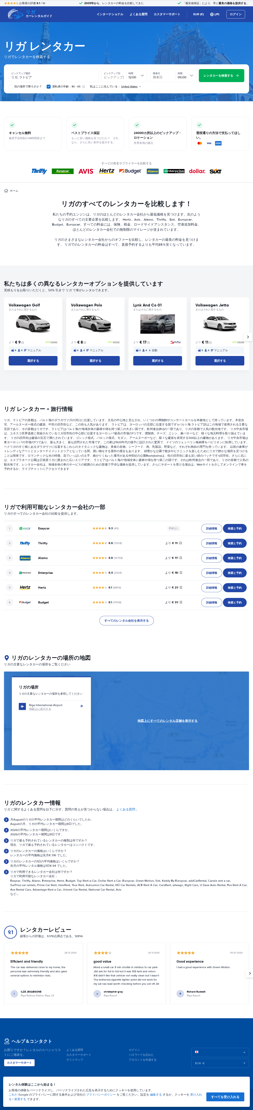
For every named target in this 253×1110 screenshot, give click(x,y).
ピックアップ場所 (20, 73)
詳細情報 (211, 528)
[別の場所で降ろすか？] (11, 87)
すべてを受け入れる (225, 1097)
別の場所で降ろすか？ (27, 86)
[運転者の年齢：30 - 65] (49, 87)
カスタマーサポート (167, 14)
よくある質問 (138, 14)
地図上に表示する (40, 709)
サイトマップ (74, 1059)
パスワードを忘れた (141, 1055)
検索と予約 (235, 528)
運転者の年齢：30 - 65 (66, 86)
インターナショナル (110, 14)
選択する (33, 361)
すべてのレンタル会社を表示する (126, 620)
